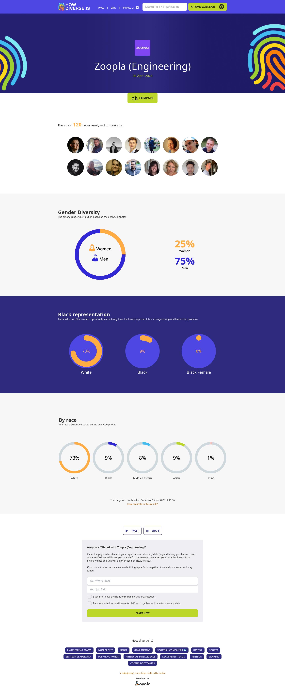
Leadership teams (173, 656)
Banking (214, 656)
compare (146, 98)
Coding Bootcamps (142, 663)
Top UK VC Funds (108, 656)
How (101, 7)
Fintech (197, 656)
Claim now (143, 613)
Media (123, 650)
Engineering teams (79, 650)
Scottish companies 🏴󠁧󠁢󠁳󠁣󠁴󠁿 (171, 650)
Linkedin (116, 125)
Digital (197, 650)
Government (142, 650)
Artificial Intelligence (140, 656)
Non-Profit (105, 650)
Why (113, 7)
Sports (213, 650)
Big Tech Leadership (78, 656)
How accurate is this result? (142, 504)
